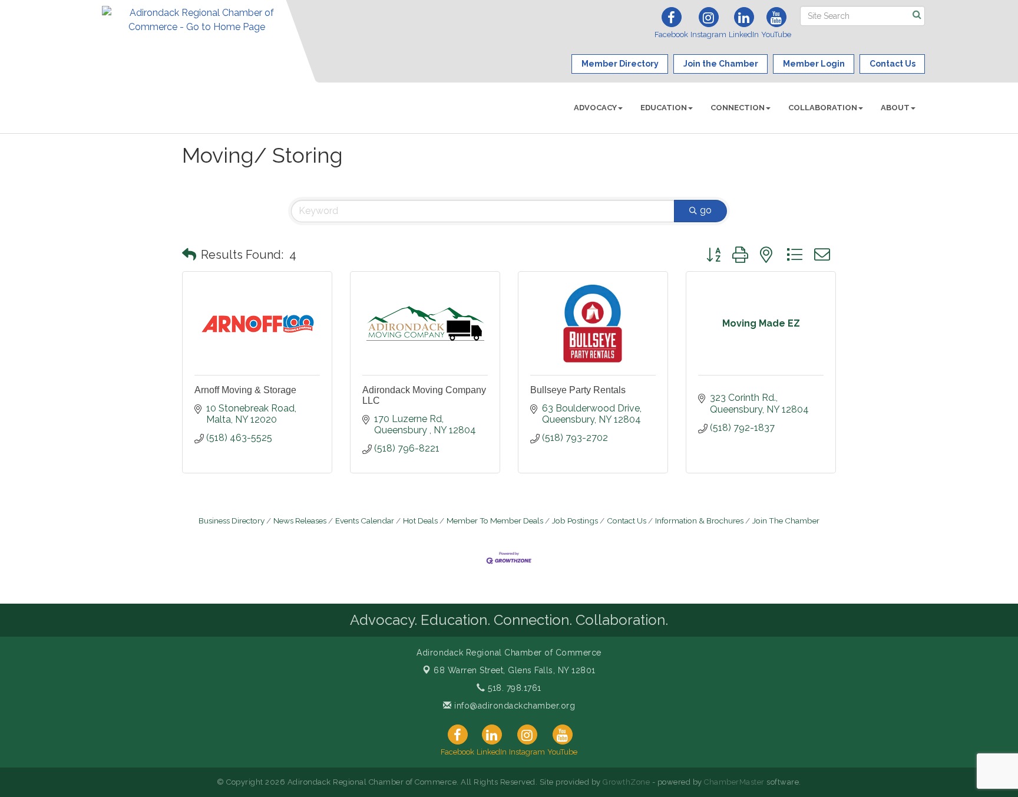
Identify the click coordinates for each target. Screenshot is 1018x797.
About (895, 107)
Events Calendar (364, 520)
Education (663, 107)
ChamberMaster (734, 782)
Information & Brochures (699, 520)
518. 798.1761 (513, 688)
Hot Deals (420, 520)
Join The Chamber (785, 520)
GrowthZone (626, 782)
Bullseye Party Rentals (578, 390)
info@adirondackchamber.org (513, 705)
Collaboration (822, 107)
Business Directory (232, 520)
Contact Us (626, 520)
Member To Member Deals (495, 520)
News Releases (299, 520)
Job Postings (575, 520)
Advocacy (595, 107)
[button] (189, 254)
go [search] (706, 210)
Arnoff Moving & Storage (245, 390)
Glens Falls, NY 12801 (515, 670)
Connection (737, 107)
